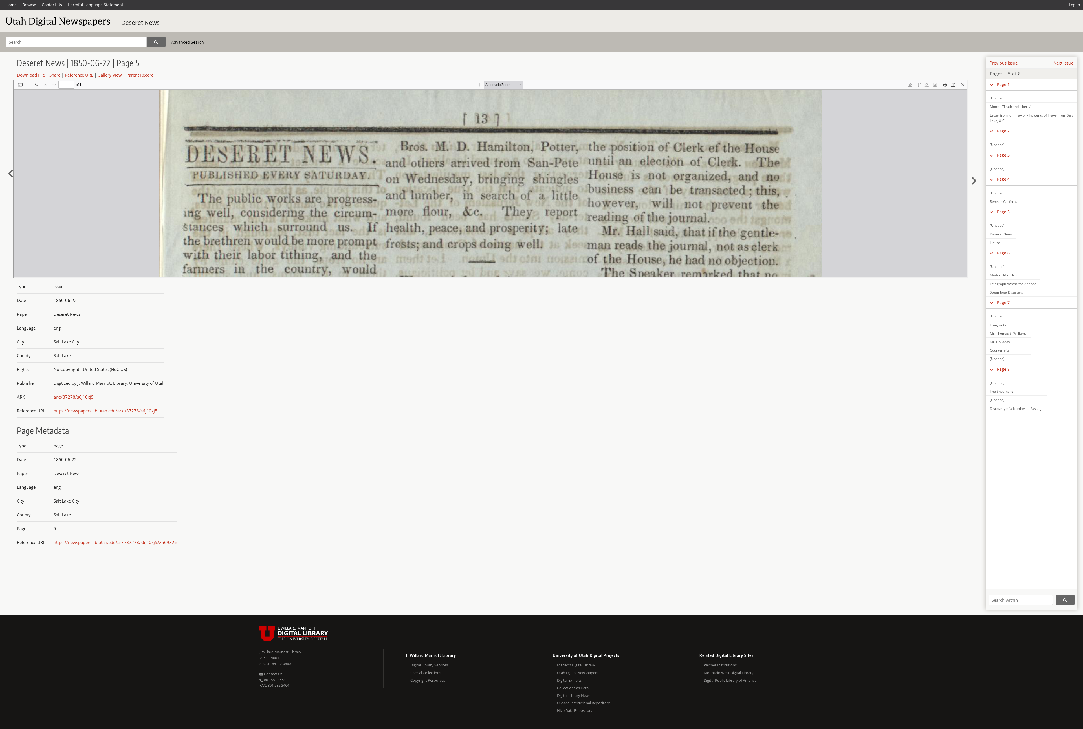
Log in (1074, 4)
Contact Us (52, 4)
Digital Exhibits (569, 680)
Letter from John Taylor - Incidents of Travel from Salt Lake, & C (1031, 118)
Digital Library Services (429, 665)
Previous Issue (1004, 63)
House (995, 242)
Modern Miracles (1003, 275)
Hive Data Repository (575, 710)
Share (54, 75)
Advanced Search (187, 42)
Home (11, 4)
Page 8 (1003, 369)
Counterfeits (999, 350)
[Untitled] (997, 98)
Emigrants (998, 325)
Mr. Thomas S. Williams (1008, 333)
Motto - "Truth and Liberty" (1011, 106)
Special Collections (425, 672)
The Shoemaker (1002, 391)
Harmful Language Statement (95, 4)
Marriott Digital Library (576, 665)
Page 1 (1003, 84)
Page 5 (1003, 211)
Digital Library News (573, 695)
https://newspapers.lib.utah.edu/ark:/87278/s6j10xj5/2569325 (115, 542)
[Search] (156, 42)
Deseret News (140, 22)
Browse (29, 4)
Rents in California (1004, 201)
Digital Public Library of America (730, 680)
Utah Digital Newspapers (577, 672)
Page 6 (1003, 252)
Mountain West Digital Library (729, 672)
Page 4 (1003, 179)
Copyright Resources (427, 680)
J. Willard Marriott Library (280, 651)
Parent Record (140, 75)
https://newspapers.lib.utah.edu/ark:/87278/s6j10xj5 (105, 411)
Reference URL (79, 75)
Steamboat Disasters (1006, 292)
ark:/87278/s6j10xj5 (74, 397)
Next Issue (1063, 63)
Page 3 (1003, 155)
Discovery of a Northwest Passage (1017, 408)
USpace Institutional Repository (583, 702)
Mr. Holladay (1000, 341)
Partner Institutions (720, 665)
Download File (31, 75)
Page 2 (1003, 131)
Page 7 (1003, 302)
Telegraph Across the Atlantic (1013, 283)
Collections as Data (573, 687)
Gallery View (110, 75)
